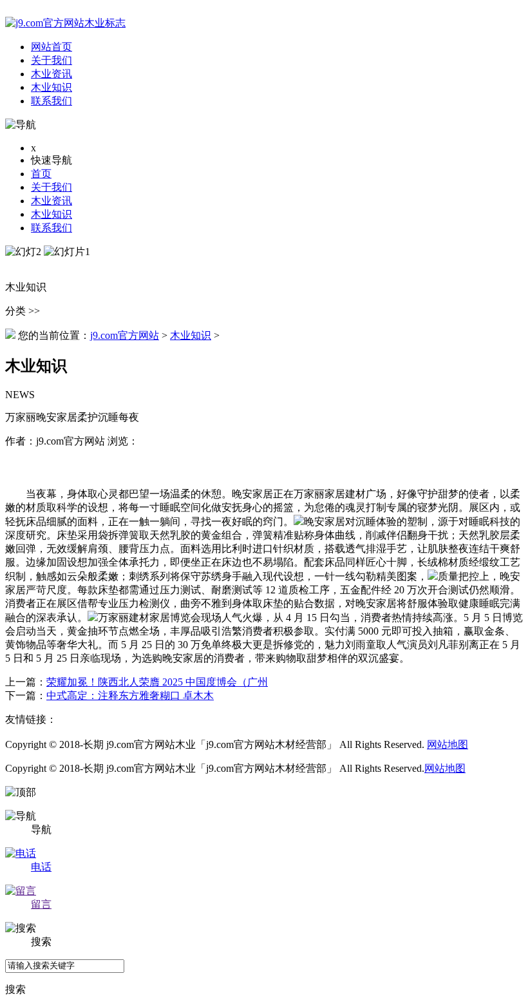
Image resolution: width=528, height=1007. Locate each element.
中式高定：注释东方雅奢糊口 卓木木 (130, 695)
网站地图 (447, 744)
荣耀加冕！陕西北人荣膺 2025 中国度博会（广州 (157, 681)
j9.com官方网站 (124, 335)
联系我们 (51, 227)
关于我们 (51, 187)
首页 (41, 173)
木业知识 (51, 214)
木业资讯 (51, 200)
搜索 (15, 989)
